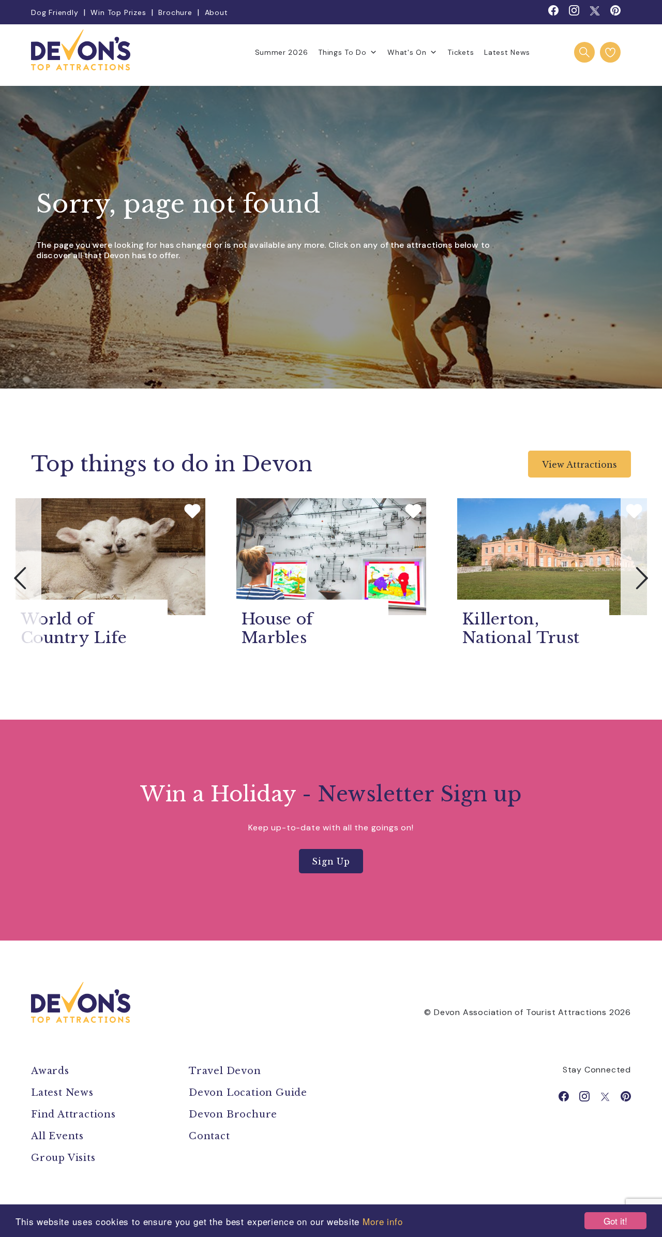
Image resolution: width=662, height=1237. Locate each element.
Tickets (460, 52)
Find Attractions (73, 1114)
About (216, 12)
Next (641, 578)
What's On (406, 52)
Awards (50, 1071)
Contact (209, 1136)
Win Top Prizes (118, 12)
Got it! (615, 1220)
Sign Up (331, 861)
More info (383, 1221)
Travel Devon (225, 1071)
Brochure (175, 12)
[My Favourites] (610, 52)
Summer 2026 (281, 52)
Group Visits (64, 1158)
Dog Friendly (55, 12)
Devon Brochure (233, 1114)
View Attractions (579, 464)
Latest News (507, 52)
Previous (20, 578)
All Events (57, 1136)
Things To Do (342, 52)
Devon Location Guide (248, 1092)
